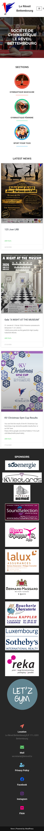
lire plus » (8, 241)
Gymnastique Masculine (22, 92)
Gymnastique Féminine (22, 117)
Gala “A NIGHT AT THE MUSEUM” (22, 319)
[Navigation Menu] (39, 8)
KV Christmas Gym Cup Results (21, 417)
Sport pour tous (22, 143)
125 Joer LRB (12, 229)
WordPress (29, 829)
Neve (13, 829)
